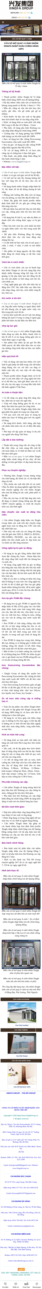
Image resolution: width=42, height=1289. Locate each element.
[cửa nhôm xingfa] (21, 5)
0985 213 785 (22, 17)
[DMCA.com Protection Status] (21, 1269)
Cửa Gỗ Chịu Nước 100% (22, 1087)
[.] (21, 30)
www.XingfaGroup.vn (20, 161)
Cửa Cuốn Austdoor (22, 1025)
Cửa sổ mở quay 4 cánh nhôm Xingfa (20, 172)
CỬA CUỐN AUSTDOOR (21, 999)
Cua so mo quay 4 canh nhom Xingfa (21, 303)
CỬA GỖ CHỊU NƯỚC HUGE (21, 1061)
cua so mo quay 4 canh (18, 456)
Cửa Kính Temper (22, 1056)
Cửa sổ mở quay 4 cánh (14, 331)
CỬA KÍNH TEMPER (21, 1030)
